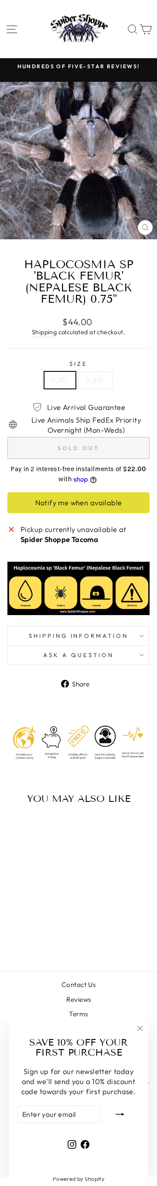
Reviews (78, 999)
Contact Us (78, 984)
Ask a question (78, 654)
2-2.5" (95, 380)
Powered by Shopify (78, 1178)
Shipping (44, 332)
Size (78, 363)
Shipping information (79, 635)
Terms (78, 1014)
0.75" (60, 380)
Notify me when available (78, 502)
